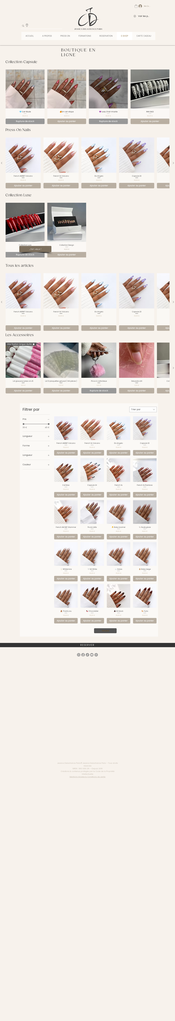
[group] (87, 96)
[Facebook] (83, 654)
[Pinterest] (96, 654)
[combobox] (143, 409)
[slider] (23, 424)
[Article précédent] (1, 163)
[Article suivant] (173, 163)
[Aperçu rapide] (23, 155)
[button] (136, 6)
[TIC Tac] (87, 654)
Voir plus (105, 630)
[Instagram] (78, 654)
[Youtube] (92, 654)
